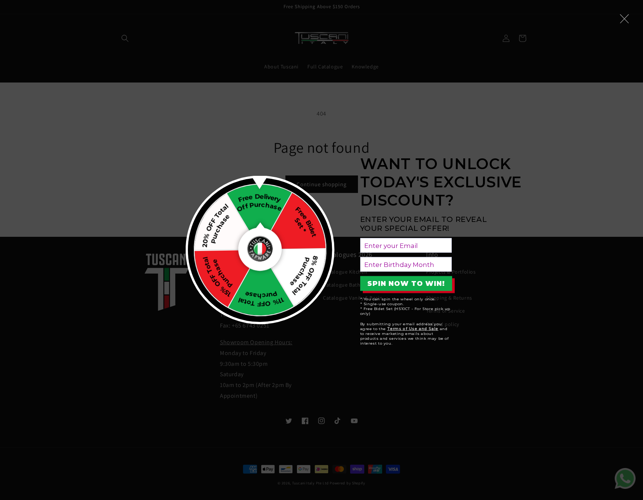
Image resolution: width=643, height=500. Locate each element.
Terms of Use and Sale (412, 328)
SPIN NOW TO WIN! (406, 283)
